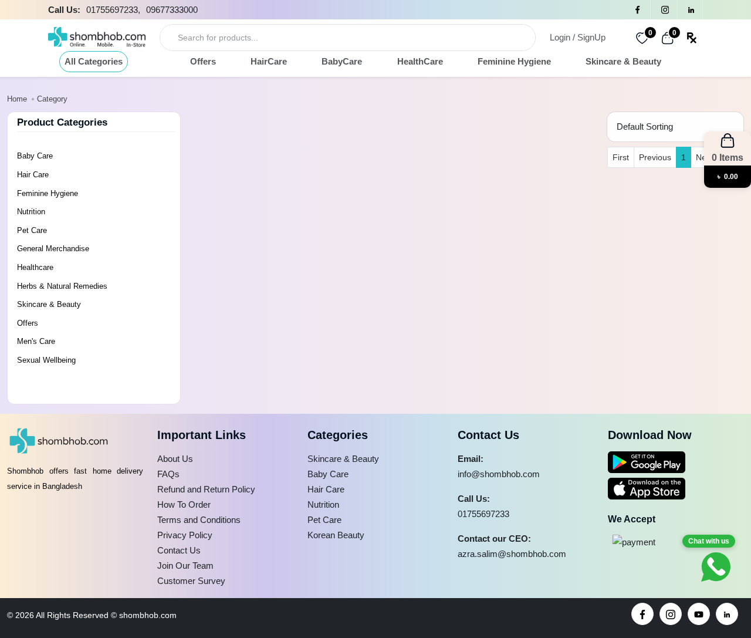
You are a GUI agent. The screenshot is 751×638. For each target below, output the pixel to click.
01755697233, (113, 10)
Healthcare (35, 267)
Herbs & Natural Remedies (62, 286)
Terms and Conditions (199, 520)
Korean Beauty (335, 535)
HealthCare (420, 61)
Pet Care (32, 230)
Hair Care (33, 174)
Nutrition (31, 211)
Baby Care (35, 155)
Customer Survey (191, 581)
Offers (203, 61)
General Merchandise (53, 248)
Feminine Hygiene (514, 61)
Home (17, 98)
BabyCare (342, 61)
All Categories (94, 61)
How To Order (184, 504)
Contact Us (179, 550)
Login (560, 37)
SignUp (591, 37)
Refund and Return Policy (206, 489)
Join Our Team (185, 566)
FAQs (168, 474)
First (621, 157)
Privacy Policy (184, 535)
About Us (175, 459)
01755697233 (483, 514)
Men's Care (36, 341)
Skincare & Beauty (623, 61)
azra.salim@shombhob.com (512, 554)
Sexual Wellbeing (46, 360)
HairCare (269, 61)
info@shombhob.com (499, 474)
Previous (655, 157)
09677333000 (172, 10)
